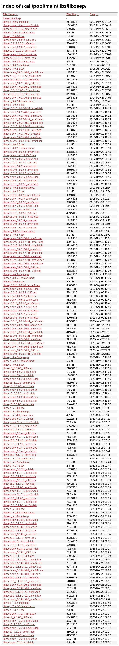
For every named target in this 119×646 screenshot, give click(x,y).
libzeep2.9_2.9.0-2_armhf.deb (19, 50)
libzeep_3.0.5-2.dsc (13, 281)
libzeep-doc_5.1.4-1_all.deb (18, 418)
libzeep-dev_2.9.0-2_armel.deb (20, 54)
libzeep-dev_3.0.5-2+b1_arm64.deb (22, 325)
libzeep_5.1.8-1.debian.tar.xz (19, 512)
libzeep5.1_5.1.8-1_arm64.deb (20, 523)
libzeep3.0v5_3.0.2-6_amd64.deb (21, 195)
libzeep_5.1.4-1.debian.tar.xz (19, 415)
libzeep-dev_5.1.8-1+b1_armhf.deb (22, 588)
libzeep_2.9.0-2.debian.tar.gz (19, 32)
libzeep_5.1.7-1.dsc (13, 465)
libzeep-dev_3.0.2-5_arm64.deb (20, 159)
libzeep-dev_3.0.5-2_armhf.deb (20, 314)
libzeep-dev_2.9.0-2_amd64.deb (21, 25)
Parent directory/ (12, 18)
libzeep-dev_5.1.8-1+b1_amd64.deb (23, 570)
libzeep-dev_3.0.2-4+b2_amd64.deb (23, 123)
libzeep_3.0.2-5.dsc (13, 144)
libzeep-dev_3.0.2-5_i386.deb (19, 155)
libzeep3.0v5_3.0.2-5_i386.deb (20, 162)
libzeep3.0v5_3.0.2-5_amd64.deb (21, 173)
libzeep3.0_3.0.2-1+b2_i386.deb (21, 79)
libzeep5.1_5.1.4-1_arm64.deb (20, 440)
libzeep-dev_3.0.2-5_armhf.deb (20, 180)
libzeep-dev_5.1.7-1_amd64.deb (21, 494)
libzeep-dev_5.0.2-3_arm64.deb (20, 397)
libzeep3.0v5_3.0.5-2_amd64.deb (21, 285)
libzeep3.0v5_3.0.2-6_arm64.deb (21, 202)
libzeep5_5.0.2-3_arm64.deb (19, 393)
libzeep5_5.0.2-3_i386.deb (17, 368)
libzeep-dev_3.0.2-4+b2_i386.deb (21, 133)
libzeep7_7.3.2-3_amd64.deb (19, 624)
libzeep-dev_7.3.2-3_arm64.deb (20, 621)
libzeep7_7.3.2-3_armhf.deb (18, 635)
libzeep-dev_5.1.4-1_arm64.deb (20, 436)
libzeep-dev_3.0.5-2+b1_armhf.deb (22, 339)
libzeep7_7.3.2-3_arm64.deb (19, 631)
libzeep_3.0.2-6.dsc (13, 191)
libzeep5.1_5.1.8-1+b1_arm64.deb (22, 559)
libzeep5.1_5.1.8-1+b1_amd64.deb (22, 566)
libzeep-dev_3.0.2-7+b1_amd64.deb (23, 263)
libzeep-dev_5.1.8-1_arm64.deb (20, 520)
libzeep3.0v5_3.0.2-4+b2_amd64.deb (23, 126)
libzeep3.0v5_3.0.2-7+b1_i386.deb (22, 271)
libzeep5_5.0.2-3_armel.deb (18, 404)
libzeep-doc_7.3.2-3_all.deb (18, 642)
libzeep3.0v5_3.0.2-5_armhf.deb (20, 184)
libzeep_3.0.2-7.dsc (13, 234)
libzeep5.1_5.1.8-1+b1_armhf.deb (21, 592)
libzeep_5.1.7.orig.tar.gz (16, 462)
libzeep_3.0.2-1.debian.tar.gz (19, 61)
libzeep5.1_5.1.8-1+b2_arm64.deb (22, 595)
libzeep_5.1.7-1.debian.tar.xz (19, 458)
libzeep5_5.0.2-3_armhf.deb (18, 386)
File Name (9, 14)
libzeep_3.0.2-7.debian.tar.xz (19, 231)
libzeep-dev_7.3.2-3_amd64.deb (21, 628)
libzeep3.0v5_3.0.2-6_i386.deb (20, 213)
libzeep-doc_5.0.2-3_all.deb (18, 375)
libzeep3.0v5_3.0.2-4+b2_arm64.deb (23, 119)
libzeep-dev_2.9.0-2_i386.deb (19, 40)
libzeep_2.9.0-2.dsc (13, 36)
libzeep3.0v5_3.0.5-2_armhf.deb (20, 317)
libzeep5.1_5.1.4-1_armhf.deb (19, 454)
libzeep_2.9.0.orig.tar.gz (16, 22)
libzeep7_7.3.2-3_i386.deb (17, 617)
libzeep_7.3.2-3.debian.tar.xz (19, 606)
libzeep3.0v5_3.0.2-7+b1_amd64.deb (23, 260)
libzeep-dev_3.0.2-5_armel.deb (20, 166)
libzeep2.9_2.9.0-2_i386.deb (18, 43)
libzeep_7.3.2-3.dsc (13, 610)
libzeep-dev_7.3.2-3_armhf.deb (20, 639)
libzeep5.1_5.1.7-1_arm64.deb (20, 505)
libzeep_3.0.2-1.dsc (13, 68)
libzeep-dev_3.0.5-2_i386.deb (19, 296)
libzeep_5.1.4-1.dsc (13, 408)
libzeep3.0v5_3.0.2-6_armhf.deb (20, 224)
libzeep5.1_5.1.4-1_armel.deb (19, 444)
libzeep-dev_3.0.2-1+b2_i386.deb (21, 83)
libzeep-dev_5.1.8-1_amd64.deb (21, 548)
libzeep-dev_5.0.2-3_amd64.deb (21, 379)
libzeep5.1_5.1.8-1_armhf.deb (19, 530)
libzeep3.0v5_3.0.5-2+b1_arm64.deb (23, 321)
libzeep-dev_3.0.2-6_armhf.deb (20, 227)
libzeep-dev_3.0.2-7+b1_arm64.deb (22, 238)
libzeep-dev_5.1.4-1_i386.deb (19, 433)
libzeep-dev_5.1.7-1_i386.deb (19, 480)
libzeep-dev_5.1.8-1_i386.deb (19, 552)
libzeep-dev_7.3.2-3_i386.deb (19, 613)
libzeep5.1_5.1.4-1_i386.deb (18, 429)
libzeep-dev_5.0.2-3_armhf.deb (20, 390)
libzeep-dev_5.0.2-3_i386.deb (19, 372)
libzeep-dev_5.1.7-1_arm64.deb (20, 491)
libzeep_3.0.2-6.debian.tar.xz (19, 187)
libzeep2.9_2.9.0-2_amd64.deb (20, 29)
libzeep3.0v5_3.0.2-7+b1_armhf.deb (23, 245)
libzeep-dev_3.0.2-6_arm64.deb (20, 198)
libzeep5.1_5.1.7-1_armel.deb (19, 476)
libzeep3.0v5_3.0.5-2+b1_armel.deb (23, 332)
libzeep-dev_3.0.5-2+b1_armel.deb (22, 328)
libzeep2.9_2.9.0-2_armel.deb (19, 58)
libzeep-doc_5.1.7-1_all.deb (18, 469)
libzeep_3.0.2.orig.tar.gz (16, 65)
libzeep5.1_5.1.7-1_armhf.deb (19, 498)
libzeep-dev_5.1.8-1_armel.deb (20, 534)
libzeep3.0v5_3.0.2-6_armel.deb (20, 216)
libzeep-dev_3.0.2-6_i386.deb (19, 209)
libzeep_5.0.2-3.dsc (13, 364)
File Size (71, 14)
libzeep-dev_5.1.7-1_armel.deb (20, 473)
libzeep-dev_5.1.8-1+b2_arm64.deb (22, 599)
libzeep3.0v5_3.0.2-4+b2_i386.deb (22, 130)
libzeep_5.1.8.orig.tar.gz (16, 516)
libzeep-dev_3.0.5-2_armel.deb (20, 307)
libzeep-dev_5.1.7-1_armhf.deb (20, 501)
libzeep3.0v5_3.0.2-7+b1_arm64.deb (23, 242)
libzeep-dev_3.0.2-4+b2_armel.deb (22, 112)
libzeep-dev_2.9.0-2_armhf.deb (20, 47)
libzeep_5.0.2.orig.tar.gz (16, 357)
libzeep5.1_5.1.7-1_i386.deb (18, 483)
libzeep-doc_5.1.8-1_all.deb (18, 541)
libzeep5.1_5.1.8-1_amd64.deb (20, 545)
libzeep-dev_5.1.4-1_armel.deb (20, 447)
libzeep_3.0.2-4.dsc (13, 104)
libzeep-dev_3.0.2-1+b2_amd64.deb (23, 72)
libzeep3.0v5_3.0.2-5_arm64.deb (21, 151)
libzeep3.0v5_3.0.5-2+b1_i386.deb (22, 353)
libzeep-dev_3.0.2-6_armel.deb (20, 220)
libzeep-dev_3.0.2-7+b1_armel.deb (22, 256)
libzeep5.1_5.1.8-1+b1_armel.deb (21, 581)
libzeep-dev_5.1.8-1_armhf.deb (20, 527)
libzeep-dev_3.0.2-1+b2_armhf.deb (22, 86)
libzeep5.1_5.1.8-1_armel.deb (19, 538)
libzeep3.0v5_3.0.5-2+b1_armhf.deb (23, 335)
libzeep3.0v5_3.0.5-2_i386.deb (20, 292)
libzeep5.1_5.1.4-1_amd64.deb (20, 426)
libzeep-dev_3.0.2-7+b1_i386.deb (21, 267)
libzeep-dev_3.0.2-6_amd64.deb (21, 205)
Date (92, 14)
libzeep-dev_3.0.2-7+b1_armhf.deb (22, 249)
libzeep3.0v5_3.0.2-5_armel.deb (20, 170)
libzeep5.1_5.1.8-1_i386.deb (18, 556)
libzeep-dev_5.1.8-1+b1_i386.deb (21, 574)
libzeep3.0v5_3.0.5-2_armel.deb (20, 310)
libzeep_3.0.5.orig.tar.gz (16, 274)
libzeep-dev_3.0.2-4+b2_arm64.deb (22, 115)
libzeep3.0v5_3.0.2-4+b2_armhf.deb (23, 141)
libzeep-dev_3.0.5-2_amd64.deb (21, 289)
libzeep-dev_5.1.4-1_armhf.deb (20, 451)
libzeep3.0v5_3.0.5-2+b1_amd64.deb (23, 343)
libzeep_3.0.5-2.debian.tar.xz (19, 278)
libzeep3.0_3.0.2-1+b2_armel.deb (21, 94)
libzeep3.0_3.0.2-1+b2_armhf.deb (21, 90)
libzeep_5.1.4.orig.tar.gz (16, 411)
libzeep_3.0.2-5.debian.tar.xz (19, 148)
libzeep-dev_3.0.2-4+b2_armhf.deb (22, 137)
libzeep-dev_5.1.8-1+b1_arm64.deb (22, 563)
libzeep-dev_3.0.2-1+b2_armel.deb (22, 97)
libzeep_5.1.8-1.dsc (13, 509)
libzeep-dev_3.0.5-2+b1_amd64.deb (23, 346)
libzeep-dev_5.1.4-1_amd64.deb (21, 422)
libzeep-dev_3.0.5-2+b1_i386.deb (21, 350)
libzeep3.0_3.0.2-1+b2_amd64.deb (22, 76)
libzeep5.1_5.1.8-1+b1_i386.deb (21, 577)
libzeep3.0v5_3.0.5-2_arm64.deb (21, 303)
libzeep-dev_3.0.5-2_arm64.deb (20, 299)
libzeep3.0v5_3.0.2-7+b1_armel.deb (23, 252)
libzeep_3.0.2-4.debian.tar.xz (19, 101)
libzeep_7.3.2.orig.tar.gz (16, 602)
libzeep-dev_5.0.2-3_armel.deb (20, 400)
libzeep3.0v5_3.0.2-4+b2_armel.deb (23, 108)
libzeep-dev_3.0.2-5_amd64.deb (21, 177)
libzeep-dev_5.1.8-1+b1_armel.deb (22, 584)
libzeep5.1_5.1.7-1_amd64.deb (20, 487)
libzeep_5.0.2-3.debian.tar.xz (19, 361)
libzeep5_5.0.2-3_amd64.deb (19, 382)
